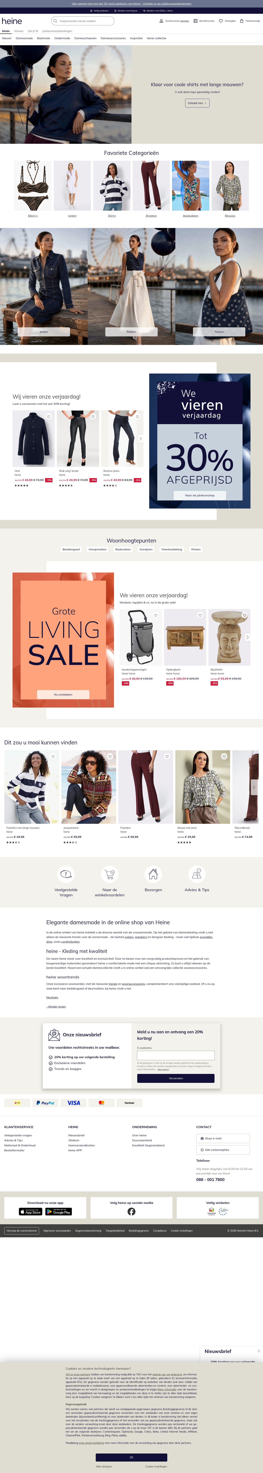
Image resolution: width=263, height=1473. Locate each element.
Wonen (18, 31)
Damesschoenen (85, 38)
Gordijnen (146, 549)
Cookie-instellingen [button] (182, 1230)
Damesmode (24, 38)
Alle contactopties (217, 1150)
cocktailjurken (70, 941)
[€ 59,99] (88, 787)
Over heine (139, 1135)
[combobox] (90, 21)
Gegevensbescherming (88, 1230)
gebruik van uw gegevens (167, 1374)
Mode (6, 31)
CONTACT (203, 1127)
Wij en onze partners (78, 1374)
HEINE (73, 1127)
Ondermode (62, 38)
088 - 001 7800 (210, 1179)
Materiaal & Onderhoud (20, 1145)
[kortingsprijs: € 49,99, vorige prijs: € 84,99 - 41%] (122, 438)
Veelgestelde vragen (18, 1135)
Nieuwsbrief (76, 1135)
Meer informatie (167, 1389)
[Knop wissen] (110, 20)
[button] (140, 439)
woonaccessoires (133, 984)
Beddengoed (71, 549)
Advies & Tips (13, 1140)
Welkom (73, 1140)
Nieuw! (6, 38)
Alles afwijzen (104, 1466)
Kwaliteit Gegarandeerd (148, 1145)
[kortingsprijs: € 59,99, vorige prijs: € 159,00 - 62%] (229, 637)
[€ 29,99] (31, 787)
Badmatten (123, 549)
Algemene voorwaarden (57, 1230)
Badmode (43, 38)
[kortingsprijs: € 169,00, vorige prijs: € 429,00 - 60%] (185, 637)
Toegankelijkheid (115, 1230)
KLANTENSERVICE (18, 1127)
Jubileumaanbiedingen (57, 31)
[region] (131, 1417)
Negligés (52, 997)
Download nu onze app (45, 1203)
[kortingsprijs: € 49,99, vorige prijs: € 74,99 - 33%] (34, 438)
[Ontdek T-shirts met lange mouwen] (66, 94)
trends (113, 984)
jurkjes (129, 937)
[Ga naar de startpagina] (12, 21)
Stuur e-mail (213, 1139)
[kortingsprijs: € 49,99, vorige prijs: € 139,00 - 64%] (141, 637)
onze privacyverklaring (91, 1443)
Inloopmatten (97, 549)
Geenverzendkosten (81, 1145)
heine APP (75, 1150)
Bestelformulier (14, 1150)
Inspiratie (136, 38)
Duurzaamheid (142, 1140)
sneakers (141, 937)
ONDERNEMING (144, 1127)
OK (131, 1457)
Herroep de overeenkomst (22, 1230)
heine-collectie (156, 38)
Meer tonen (163, 1069)
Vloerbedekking (171, 549)
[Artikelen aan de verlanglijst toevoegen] (48, 416)
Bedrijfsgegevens (139, 1230)
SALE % (33, 31)
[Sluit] (259, 1350)
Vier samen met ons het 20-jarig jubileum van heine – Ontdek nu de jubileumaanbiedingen (131, 3)
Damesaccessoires (113, 38)
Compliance (160, 1230)
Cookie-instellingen (156, 1466)
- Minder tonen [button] (56, 1006)
